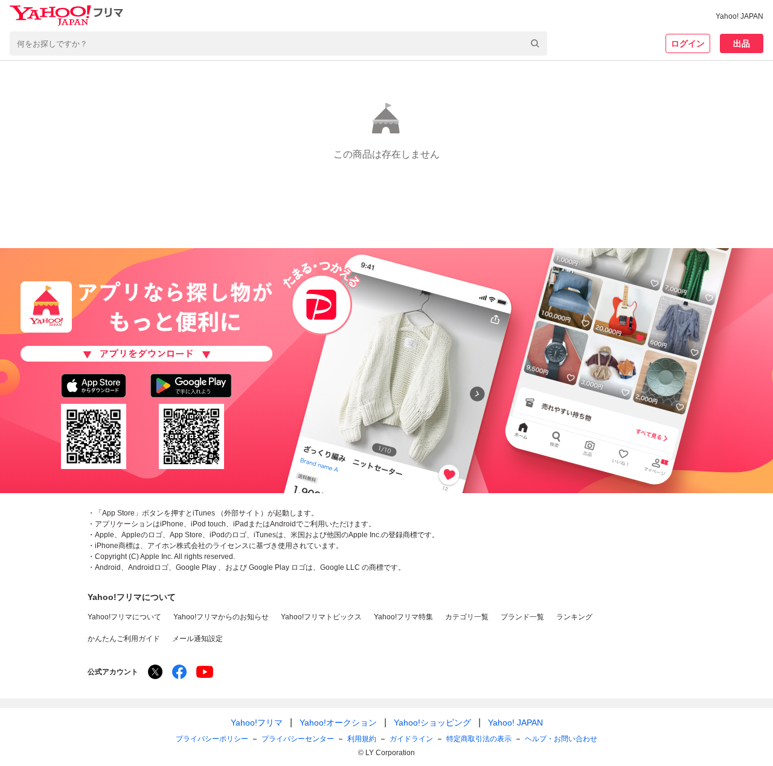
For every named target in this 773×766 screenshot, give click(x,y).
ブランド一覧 (522, 617)
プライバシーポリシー (212, 739)
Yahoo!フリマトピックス (321, 617)
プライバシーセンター (297, 739)
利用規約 (361, 739)
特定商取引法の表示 (479, 739)
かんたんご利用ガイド (124, 638)
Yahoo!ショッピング (432, 722)
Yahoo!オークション (338, 722)
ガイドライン (411, 739)
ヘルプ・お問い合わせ (561, 739)
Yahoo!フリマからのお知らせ (221, 617)
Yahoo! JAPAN (739, 16)
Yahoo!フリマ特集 (403, 617)
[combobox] (278, 43)
